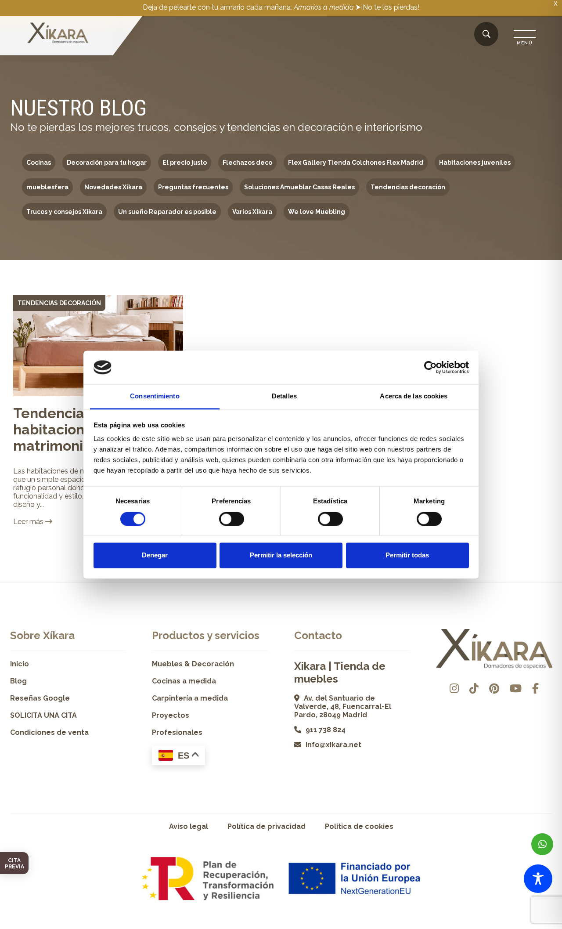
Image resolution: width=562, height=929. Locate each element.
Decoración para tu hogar (107, 162)
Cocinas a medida (184, 681)
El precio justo (184, 162)
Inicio (19, 664)
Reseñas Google (40, 698)
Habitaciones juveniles (475, 162)
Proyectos (170, 715)
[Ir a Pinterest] (494, 688)
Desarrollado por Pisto (529, 925)
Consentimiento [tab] (154, 396)
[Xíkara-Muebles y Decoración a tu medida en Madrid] (58, 33)
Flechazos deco (247, 162)
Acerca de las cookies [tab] (413, 396)
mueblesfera (47, 187)
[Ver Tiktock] (474, 688)
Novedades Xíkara (113, 187)
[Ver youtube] (516, 688)
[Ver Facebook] (535, 688)
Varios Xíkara (252, 211)
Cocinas (38, 162)
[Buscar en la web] (486, 34)
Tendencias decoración (408, 187)
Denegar (155, 555)
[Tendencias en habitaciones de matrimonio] (98, 345)
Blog (18, 681)
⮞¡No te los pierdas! (387, 7)
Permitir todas (407, 555)
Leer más (29, 521)
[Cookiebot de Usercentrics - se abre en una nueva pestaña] (430, 367)
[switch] (231, 519)
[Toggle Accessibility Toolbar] (538, 879)
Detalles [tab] (284, 396)
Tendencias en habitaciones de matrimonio (67, 429)
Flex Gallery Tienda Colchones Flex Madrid (355, 162)
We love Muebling (316, 211)
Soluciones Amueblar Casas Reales (299, 187)
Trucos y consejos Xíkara (64, 211)
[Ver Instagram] (454, 688)
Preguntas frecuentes (193, 187)
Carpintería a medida (190, 698)
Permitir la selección (281, 555)
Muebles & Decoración (193, 664)
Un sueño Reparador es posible (167, 211)
